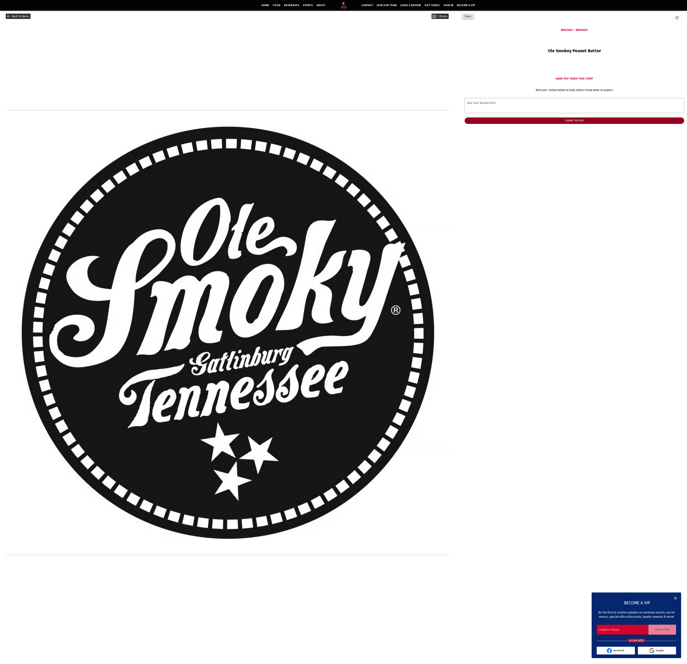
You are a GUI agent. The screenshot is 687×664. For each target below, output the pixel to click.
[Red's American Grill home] (343, 5)
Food (277, 5)
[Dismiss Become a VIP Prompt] (675, 598)
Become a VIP (466, 5)
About (321, 5)
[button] (18, 16)
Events (308, 5)
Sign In (448, 5)
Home (265, 5)
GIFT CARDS (432, 5)
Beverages (291, 5)
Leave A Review (410, 5)
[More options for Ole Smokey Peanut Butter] (677, 18)
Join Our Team (387, 5)
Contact (367, 5)
